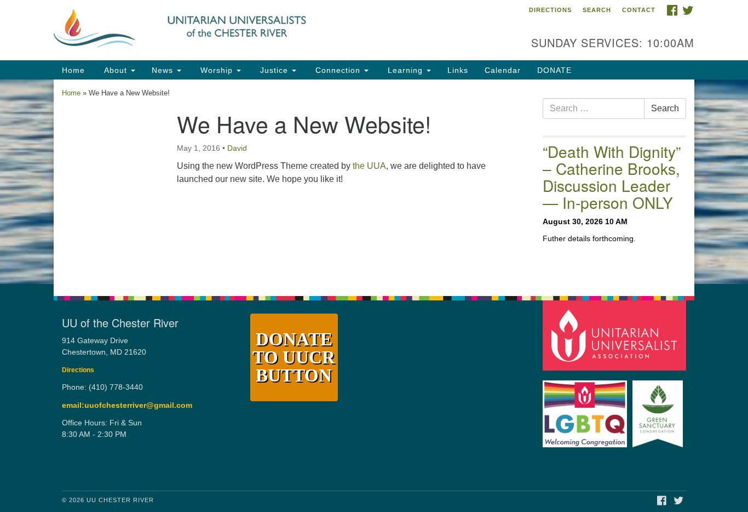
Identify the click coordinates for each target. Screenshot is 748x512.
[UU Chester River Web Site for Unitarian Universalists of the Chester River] (241, 30)
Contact (638, 10)
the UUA (369, 165)
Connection (338, 70)
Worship (216, 70)
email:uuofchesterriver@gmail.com (127, 405)
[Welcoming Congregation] (586, 409)
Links (457, 70)
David (237, 148)
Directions (550, 10)
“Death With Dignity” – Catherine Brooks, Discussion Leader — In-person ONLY (612, 176)
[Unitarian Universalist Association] (616, 335)
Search (597, 10)
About (115, 70)
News (164, 70)
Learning (405, 70)
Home (73, 70)
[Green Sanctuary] (659, 409)
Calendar (503, 70)
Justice (274, 70)
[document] (374, 181)
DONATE (554, 70)
